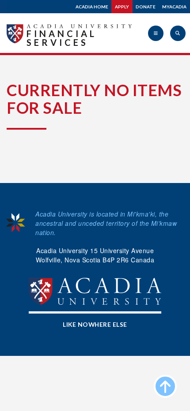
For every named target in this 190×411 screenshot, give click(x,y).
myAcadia (174, 6)
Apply (122, 6)
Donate (146, 6)
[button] (155, 33)
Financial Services (62, 38)
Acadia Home (92, 6)
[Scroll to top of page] (165, 386)
